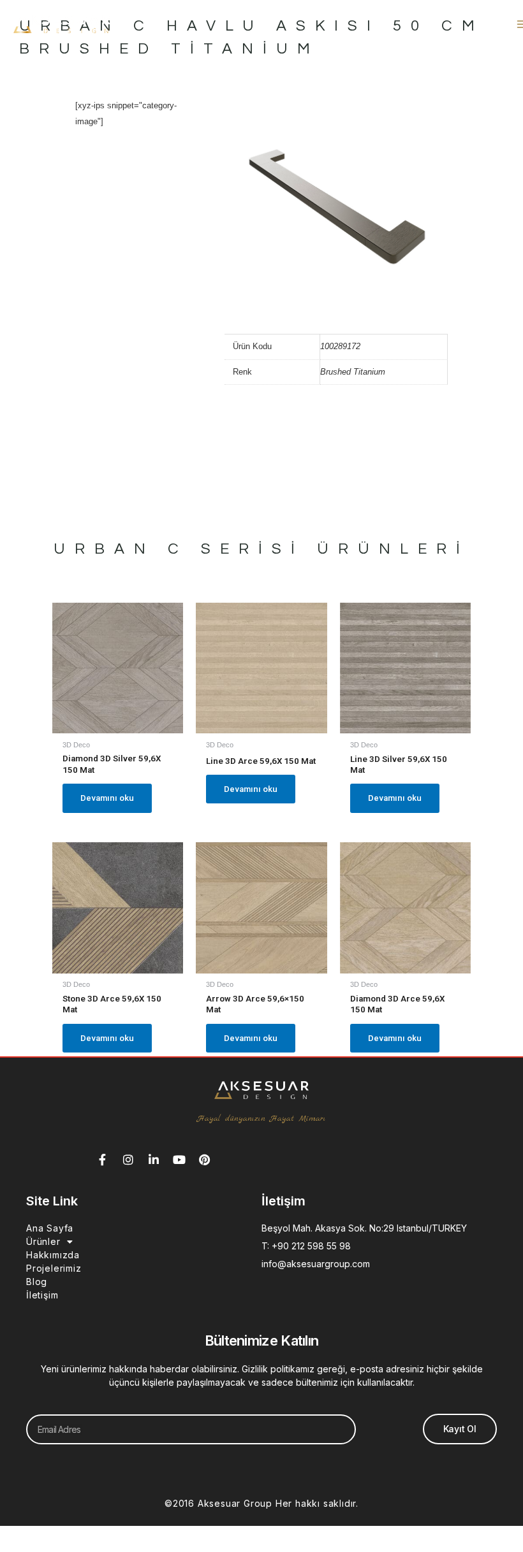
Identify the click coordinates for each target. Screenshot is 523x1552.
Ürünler (43, 1241)
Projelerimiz (54, 1268)
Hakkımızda (53, 1254)
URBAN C (121, 549)
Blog (36, 1281)
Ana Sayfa (49, 1228)
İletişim (42, 1295)
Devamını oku (107, 798)
